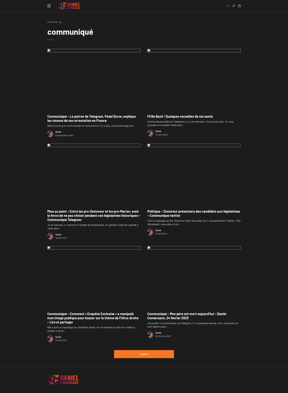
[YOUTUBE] (235, 379)
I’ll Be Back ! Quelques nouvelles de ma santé (180, 116)
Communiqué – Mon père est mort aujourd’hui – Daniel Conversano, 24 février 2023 (186, 316)
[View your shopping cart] (239, 6)
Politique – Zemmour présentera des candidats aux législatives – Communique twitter (193, 213)
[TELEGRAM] (215, 5)
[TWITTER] (211, 5)
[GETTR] (220, 5)
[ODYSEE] (239, 379)
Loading (144, 354)
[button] (49, 6)
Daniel (58, 131)
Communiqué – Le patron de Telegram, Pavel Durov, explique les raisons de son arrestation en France (91, 118)
